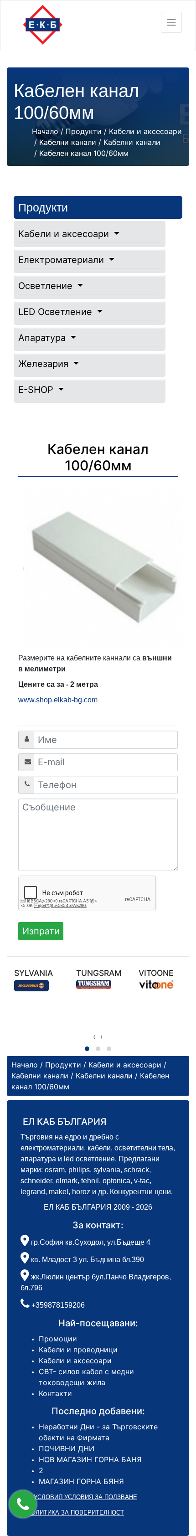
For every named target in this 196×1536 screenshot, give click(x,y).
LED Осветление (56, 311)
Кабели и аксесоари (65, 233)
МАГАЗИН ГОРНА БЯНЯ (81, 1481)
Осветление (46, 285)
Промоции (58, 1338)
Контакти (55, 1393)
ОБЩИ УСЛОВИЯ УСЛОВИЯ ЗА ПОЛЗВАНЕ (75, 1497)
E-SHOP (37, 389)
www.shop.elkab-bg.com (58, 700)
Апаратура (43, 337)
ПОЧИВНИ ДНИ (66, 1448)
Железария (44, 363)
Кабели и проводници (78, 1349)
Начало (45, 131)
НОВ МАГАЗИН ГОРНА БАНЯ (90, 1459)
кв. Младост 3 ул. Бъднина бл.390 (86, 1259)
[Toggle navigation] (171, 22)
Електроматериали (62, 259)
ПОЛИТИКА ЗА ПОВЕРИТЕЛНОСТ (75, 1512)
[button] (22, 1504)
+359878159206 (58, 1305)
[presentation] (94, 1036)
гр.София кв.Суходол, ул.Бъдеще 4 (89, 1242)
